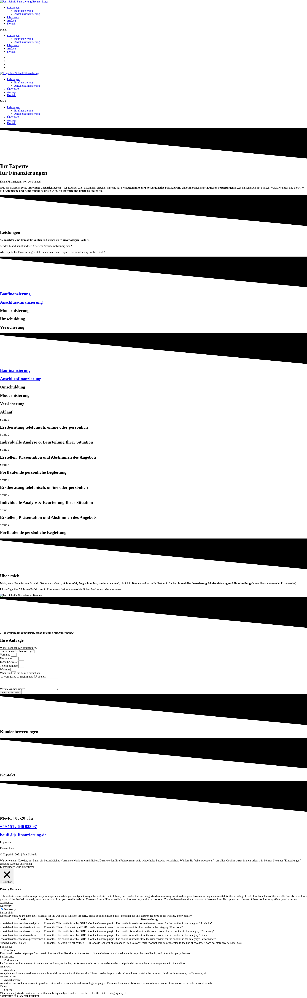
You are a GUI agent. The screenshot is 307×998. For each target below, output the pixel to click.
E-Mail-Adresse (9, 661)
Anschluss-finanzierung (21, 302)
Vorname (5, 654)
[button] (153, 29)
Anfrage (11, 20)
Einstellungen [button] (7, 866)
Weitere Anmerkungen (13, 688)
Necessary (10, 909)
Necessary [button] (6, 905)
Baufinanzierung (23, 10)
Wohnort (5, 669)
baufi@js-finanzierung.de (23, 835)
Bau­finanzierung (15, 294)
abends (42, 676)
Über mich (13, 17)
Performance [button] (7, 956)
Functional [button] (6, 946)
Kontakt (11, 23)
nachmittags (27, 676)
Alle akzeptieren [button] (25, 866)
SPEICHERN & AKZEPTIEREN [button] (19, 996)
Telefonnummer (9, 665)
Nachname (6, 658)
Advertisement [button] (8, 976)
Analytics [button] (5, 966)
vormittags (10, 676)
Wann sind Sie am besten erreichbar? (20, 673)
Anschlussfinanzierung (27, 13)
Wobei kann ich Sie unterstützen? (18, 647)
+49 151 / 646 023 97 (18, 826)
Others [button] (3, 986)
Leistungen (13, 7)
